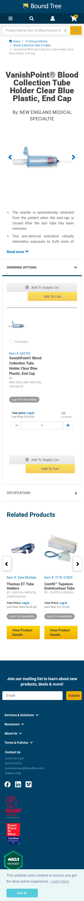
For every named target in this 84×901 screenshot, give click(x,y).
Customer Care (14, 758)
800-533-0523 (13, 763)
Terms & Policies (18, 742)
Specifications (18, 493)
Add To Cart (52, 296)
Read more (16, 252)
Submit (74, 695)
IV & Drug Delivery (36, 41)
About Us (13, 733)
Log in (30, 413)
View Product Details (22, 632)
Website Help (13, 773)
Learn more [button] (60, 881)
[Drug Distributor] (13, 807)
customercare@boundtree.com (24, 768)
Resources (14, 724)
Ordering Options (22, 267)
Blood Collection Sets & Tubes (32, 45)
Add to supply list (44, 287)
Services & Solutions (21, 715)
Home (16, 41)
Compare (21, 341)
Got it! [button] (22, 893)
